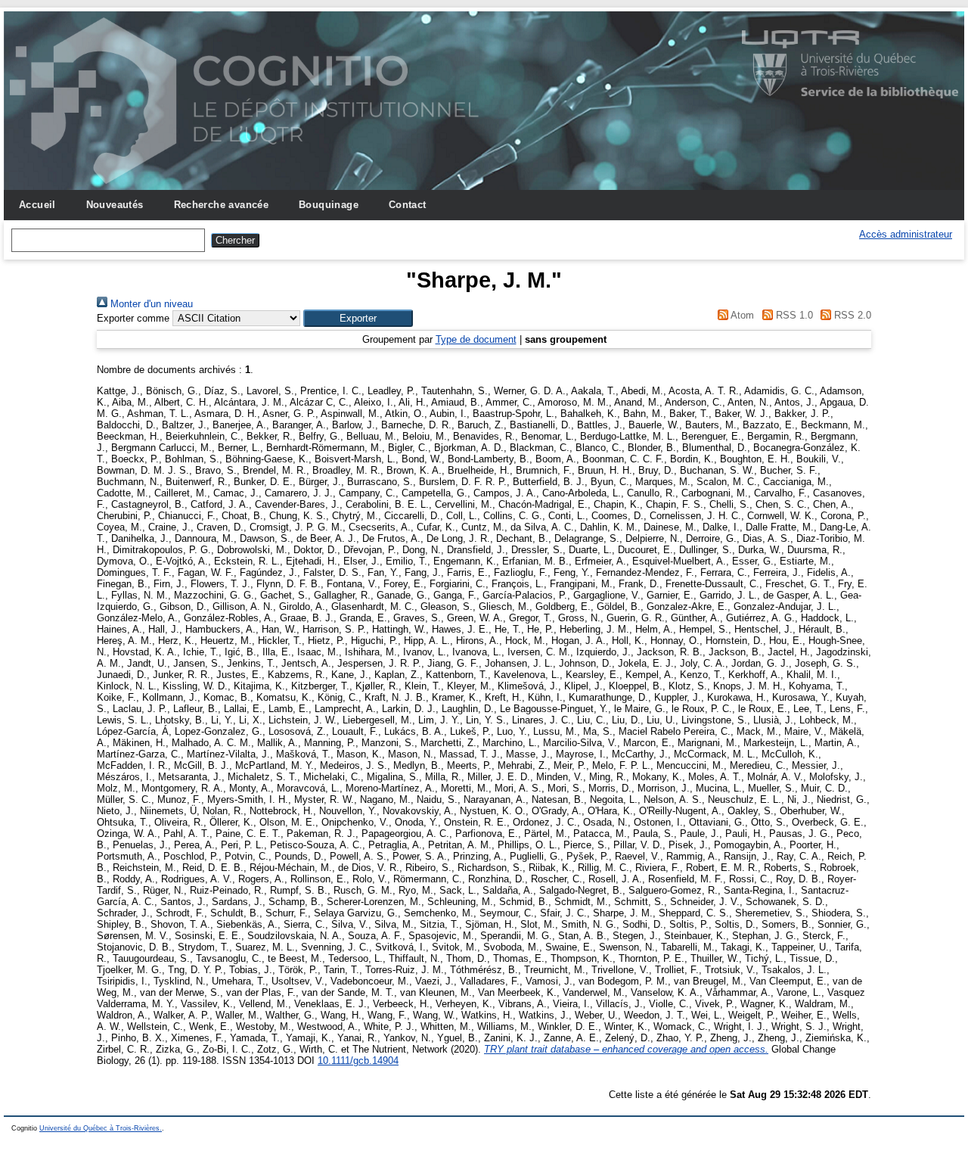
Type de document (476, 339)
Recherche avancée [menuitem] (221, 204)
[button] (358, 318)
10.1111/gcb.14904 (358, 1060)
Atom (741, 315)
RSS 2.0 (851, 315)
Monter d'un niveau (150, 303)
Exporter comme (133, 318)
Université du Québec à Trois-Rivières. (100, 1128)
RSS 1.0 (792, 315)
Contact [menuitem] (408, 204)
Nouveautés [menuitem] (115, 204)
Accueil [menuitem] (37, 204)
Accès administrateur (905, 234)
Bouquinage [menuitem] (328, 204)
